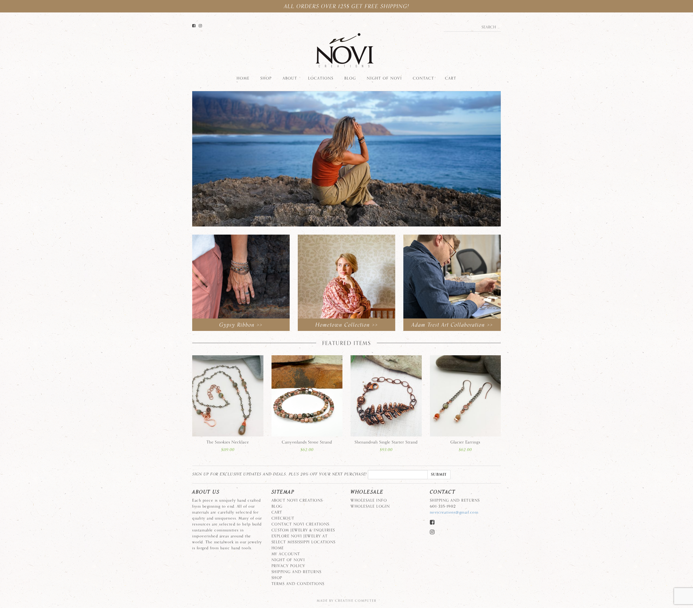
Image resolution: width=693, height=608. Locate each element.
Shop (266, 78)
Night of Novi (384, 78)
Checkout (283, 518)
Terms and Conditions (298, 584)
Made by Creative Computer (347, 600)
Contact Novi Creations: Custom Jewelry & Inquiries (303, 527)
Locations (321, 78)
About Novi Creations (297, 500)
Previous (184, 162)
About (290, 78)
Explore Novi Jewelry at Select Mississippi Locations (304, 539)
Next (509, 162)
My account (286, 554)
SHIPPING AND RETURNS (297, 572)
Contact (423, 78)
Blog (350, 78)
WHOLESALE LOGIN (370, 506)
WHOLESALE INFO (369, 500)
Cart (450, 78)
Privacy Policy (288, 566)
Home (243, 78)
